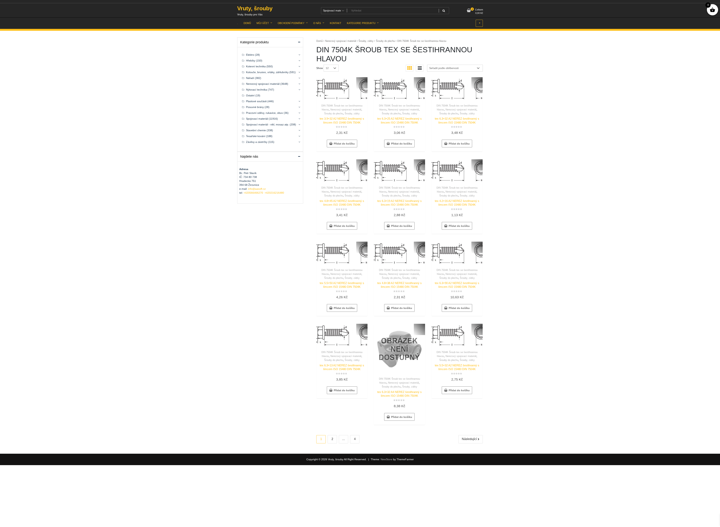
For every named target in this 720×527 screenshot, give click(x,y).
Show (319, 68)
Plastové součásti (256, 101)
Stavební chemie (256, 130)
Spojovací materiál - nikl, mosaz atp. (267, 124)
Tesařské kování (255, 136)
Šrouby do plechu (385, 41)
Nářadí (250, 77)
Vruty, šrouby (255, 8)
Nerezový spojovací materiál (340, 41)
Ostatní (250, 95)
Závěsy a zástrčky (256, 141)
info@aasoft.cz (257, 188)
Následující (469, 439)
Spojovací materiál (257, 118)
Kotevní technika (256, 66)
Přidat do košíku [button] (344, 143)
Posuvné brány (255, 107)
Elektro (250, 54)
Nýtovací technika (256, 89)
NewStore (386, 459)
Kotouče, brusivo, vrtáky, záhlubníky (267, 72)
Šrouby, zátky (366, 41)
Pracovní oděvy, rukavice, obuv (264, 112)
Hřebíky (250, 60)
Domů (319, 41)
